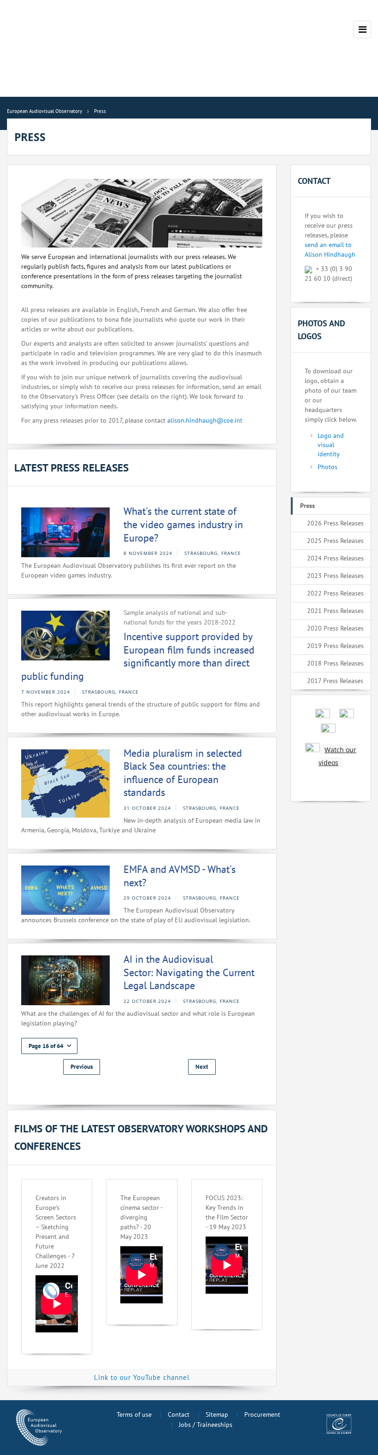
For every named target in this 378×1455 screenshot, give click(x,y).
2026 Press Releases (335, 523)
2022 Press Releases (335, 593)
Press (307, 505)
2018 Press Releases (335, 663)
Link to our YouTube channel (141, 1377)
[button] (49, 1046)
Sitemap (217, 1414)
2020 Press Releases (335, 628)
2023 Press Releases (335, 575)
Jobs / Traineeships (205, 1424)
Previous (82, 1067)
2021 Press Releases (335, 611)
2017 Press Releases (335, 681)
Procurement (262, 1414)
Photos (327, 467)
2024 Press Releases (335, 558)
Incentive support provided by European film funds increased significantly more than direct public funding (137, 656)
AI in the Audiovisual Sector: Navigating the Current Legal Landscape (189, 972)
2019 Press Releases (335, 646)
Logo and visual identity (331, 444)
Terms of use (134, 1414)
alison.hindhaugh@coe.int (204, 420)
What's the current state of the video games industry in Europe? (183, 524)
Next (201, 1067)
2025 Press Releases (335, 540)
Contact (178, 1414)
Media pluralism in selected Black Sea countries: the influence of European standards (183, 773)
